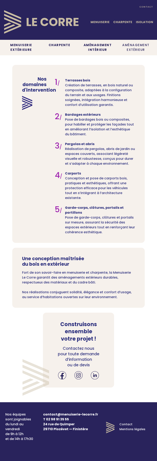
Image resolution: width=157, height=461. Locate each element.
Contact (125, 424)
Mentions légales (132, 429)
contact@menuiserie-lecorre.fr (70, 414)
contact (146, 6)
